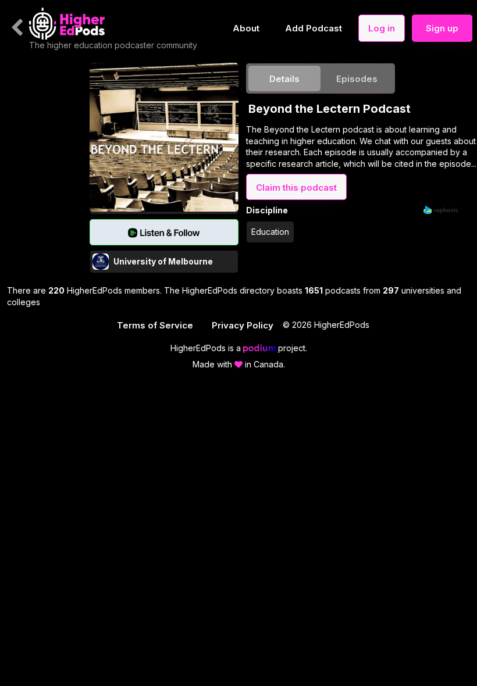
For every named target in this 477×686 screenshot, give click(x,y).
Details (284, 78)
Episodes (357, 78)
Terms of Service (155, 325)
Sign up (442, 28)
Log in (381, 28)
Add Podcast (313, 28)
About (246, 28)
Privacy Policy (242, 325)
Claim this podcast (296, 187)
